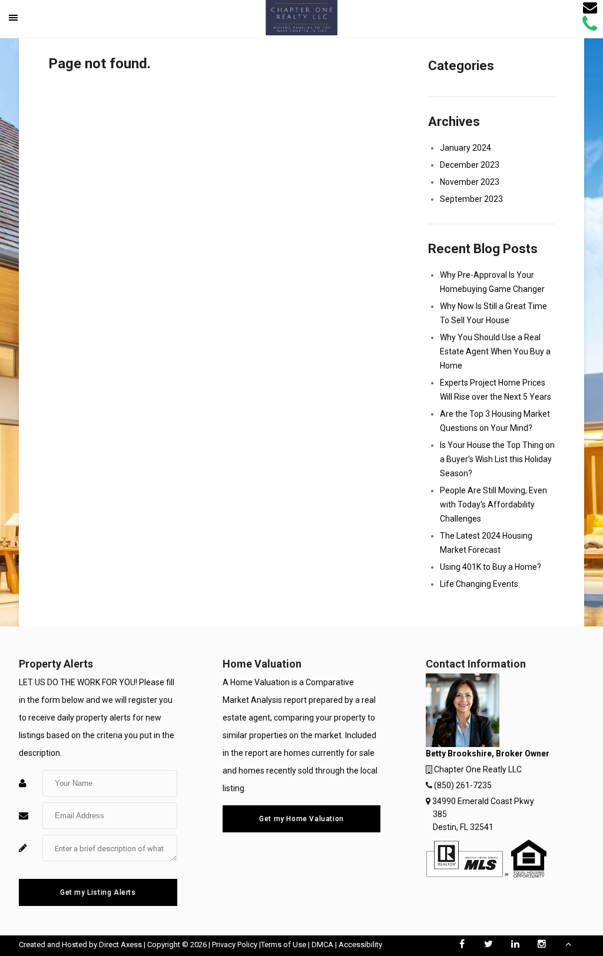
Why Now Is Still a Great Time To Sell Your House (493, 313)
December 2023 (469, 165)
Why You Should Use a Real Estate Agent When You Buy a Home (495, 351)
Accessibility (360, 944)
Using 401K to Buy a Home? (490, 567)
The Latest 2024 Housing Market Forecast (486, 543)
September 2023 (471, 199)
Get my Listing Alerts (98, 892)
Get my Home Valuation (301, 819)
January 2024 (465, 147)
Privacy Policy (234, 944)
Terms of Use (283, 944)
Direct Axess (120, 944)
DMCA (322, 944)
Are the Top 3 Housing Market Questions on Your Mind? (495, 421)
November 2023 (469, 182)
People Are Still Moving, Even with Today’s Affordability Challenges (493, 504)
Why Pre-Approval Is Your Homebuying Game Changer (492, 282)
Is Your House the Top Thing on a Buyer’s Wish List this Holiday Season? (497, 459)
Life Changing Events (479, 584)
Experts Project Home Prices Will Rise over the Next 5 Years (495, 389)
